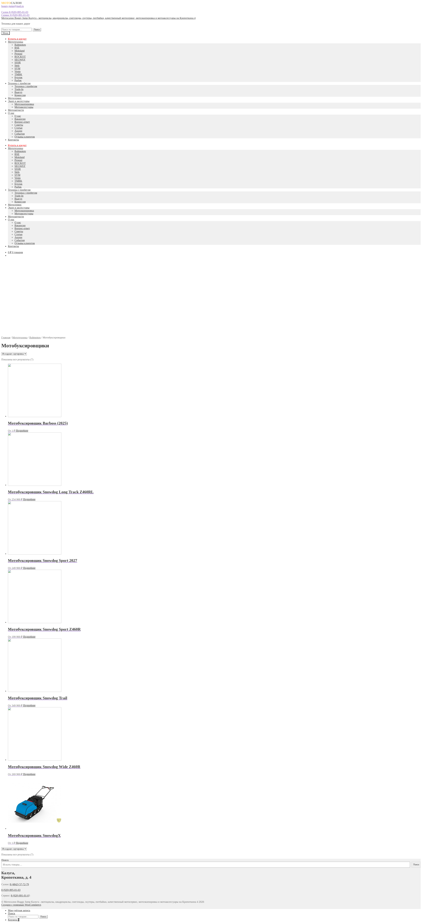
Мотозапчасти (16, 110)
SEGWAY (20, 59)
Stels (17, 65)
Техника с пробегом (19, 83)
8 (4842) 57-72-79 (19, 884)
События (20, 133)
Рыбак (18, 80)
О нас (11, 113)
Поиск (37, 29)
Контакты (13, 139)
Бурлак (18, 77)
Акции (18, 130)
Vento (18, 71)
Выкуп (18, 92)
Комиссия (20, 95)
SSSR (18, 62)
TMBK (18, 74)
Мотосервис (15, 98)
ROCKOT (20, 56)
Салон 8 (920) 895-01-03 (14, 12)
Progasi (18, 53)
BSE (17, 47)
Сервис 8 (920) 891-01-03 (15, 15)
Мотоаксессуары (24, 107)
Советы (19, 124)
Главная (5, 337)
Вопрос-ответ (22, 122)
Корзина (13, 919)
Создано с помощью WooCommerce (21, 904)
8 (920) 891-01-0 (20, 895)
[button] (211, 328)
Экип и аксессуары (19, 101)
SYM (17, 68)
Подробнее (22, 430)
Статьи (18, 127)
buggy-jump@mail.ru (12, 6)
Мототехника (15, 41)
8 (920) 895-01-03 (10, 890)
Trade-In (19, 89)
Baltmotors (20, 44)
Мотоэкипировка (24, 104)
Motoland (20, 50)
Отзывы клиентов (25, 136)
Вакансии (20, 119)
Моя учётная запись (19, 910)
